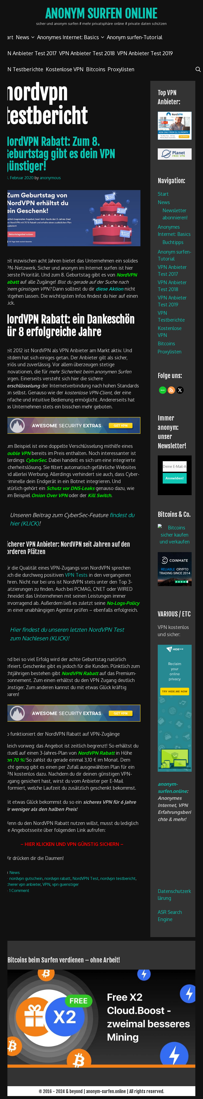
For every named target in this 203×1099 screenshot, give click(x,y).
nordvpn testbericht (117, 878)
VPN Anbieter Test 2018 (87, 53)
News (22, 37)
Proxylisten (121, 69)
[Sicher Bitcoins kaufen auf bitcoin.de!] (175, 541)
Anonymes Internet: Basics (68, 37)
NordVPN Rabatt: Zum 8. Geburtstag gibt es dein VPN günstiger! (59, 154)
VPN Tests (76, 575)
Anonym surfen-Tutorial (134, 37)
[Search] (198, 69)
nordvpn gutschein (26, 878)
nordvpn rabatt (57, 878)
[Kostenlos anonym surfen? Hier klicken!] (175, 770)
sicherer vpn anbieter (22, 884)
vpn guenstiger (65, 884)
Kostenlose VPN (65, 69)
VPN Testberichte (22, 69)
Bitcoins (95, 69)
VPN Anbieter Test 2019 (145, 53)
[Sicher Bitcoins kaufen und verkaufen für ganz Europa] (175, 584)
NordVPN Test (85, 878)
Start (163, 194)
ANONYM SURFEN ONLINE (101, 13)
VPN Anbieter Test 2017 (29, 53)
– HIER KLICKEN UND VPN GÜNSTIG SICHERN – (72, 844)
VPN (46, 884)
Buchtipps (172, 242)
